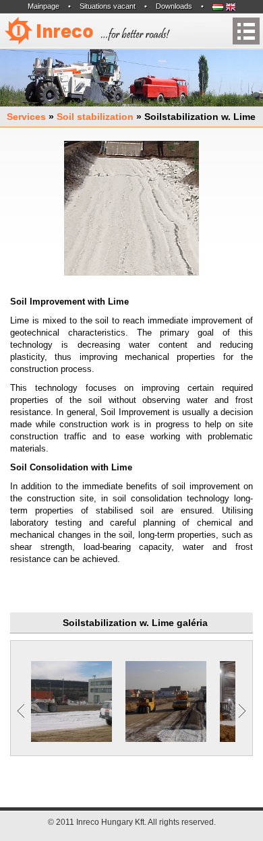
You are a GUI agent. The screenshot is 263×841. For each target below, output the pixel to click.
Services (26, 116)
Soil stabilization (95, 116)
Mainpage (43, 6)
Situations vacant (108, 6)
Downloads (174, 6)
